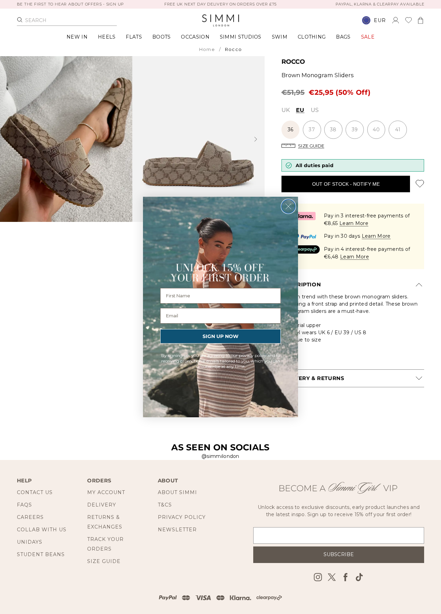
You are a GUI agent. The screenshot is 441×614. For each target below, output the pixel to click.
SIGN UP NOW (220, 336)
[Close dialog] (288, 206)
